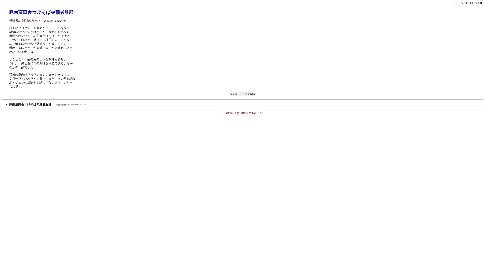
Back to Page (231, 113)
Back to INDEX (252, 113)
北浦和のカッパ (29, 20)
